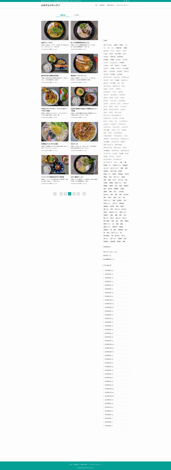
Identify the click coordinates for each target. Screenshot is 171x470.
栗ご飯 (110, 188)
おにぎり (106, 57)
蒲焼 (111, 215)
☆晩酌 (125, 48)
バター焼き (106, 130)
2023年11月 (109, 392)
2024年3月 (109, 377)
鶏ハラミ (106, 238)
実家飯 (111, 183)
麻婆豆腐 (112, 241)
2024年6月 (109, 366)
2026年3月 (109, 289)
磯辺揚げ (121, 203)
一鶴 (125, 162)
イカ (111, 80)
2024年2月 (109, 381)
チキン (105, 112)
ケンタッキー (107, 92)
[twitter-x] (124, 1)
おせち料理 (118, 54)
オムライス (124, 80)
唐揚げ (105, 177)
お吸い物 (112, 57)
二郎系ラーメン (117, 165)
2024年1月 (109, 385)
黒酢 (124, 241)
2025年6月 (109, 322)
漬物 (110, 191)
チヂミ (111, 112)
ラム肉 (105, 156)
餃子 (126, 230)
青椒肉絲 (120, 230)
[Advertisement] (116, 25)
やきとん (126, 71)
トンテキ (115, 118)
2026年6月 (109, 278)
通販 (121, 224)
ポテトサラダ (118, 144)
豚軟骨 (126, 221)
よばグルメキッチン (50, 5)
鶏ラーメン (113, 238)
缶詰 (111, 209)
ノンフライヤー (123, 121)
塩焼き (123, 177)
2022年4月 (109, 418)
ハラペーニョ (107, 127)
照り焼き (126, 194)
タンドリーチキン (114, 109)
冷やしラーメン (114, 168)
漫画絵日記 (109, 259)
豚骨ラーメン (107, 224)
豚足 (122, 221)
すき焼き (121, 62)
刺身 (126, 168)
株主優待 (116, 188)
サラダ (111, 98)
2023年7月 (109, 407)
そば (111, 65)
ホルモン (123, 142)
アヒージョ (117, 77)
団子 (110, 177)
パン (118, 130)
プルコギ (106, 139)
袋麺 (116, 215)
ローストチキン (108, 159)
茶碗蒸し (106, 215)
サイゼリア (122, 95)
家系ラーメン (118, 183)
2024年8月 (109, 359)
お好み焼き (120, 57)
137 (78, 194)
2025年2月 (109, 337)
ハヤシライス (121, 124)
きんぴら (125, 59)
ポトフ (124, 147)
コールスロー (113, 95)
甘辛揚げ (119, 200)
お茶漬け (106, 59)
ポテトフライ (117, 147)
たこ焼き (124, 65)
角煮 (120, 215)
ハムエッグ (113, 124)
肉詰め (105, 212)
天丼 (126, 180)
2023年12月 (109, 389)
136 (74, 194)
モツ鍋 (121, 153)
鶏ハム (123, 235)
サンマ (122, 98)
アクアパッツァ (108, 77)
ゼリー (116, 106)
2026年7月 (109, 274)
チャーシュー (118, 112)
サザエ (105, 98)
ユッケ (127, 153)
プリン (126, 136)
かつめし (118, 59)
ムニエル (115, 153)
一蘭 (120, 162)
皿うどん (115, 203)
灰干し (115, 191)
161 (84, 194)
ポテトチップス (108, 147)
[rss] (126, 1)
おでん (124, 54)
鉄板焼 (121, 227)
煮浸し (110, 197)
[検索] (129, 1)
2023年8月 (109, 403)
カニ (123, 83)
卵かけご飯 (113, 171)
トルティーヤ (107, 118)
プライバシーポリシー (95, 464)
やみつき (106, 74)
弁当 (116, 186)
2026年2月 (109, 292)
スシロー (106, 103)
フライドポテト (108, 136)
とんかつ (118, 68)
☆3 (108, 48)
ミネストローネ (125, 150)
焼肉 (116, 194)
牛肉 (124, 197)
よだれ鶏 (119, 74)
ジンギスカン (121, 101)
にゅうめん (112, 71)
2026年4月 (109, 285)
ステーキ (112, 103)
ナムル (111, 121)
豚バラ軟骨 (106, 221)
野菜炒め (115, 227)
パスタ (113, 130)
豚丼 (113, 221)
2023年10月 (109, 396)
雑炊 (115, 230)
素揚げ (122, 206)
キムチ (105, 89)
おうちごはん (111, 252)
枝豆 (105, 188)
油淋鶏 (122, 188)
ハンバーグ (125, 127)
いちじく (118, 51)
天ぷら (114, 180)
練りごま (106, 209)
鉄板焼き (106, 230)
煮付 (105, 197)
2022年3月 (109, 422)
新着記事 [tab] (62, 15)
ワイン (115, 162)
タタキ (105, 109)
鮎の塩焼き (106, 235)
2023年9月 (109, 400)
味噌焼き (120, 174)
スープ (105, 106)
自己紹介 (76, 464)
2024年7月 (109, 363)
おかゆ (111, 54)
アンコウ (106, 80)
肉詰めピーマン (113, 212)
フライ (110, 133)
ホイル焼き (106, 142)
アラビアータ (125, 77)
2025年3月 (109, 333)
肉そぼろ (124, 209)
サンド (116, 98)
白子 (125, 200)
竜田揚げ (106, 206)
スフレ (119, 103)
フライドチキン (118, 133)
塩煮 (105, 180)
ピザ (105, 133)
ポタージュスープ (108, 144)
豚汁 (117, 221)
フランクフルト (118, 136)
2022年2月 (109, 426)
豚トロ (124, 218)
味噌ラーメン (107, 174)
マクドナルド (115, 150)
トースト (121, 118)
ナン (116, 121)
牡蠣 (114, 200)
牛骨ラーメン (107, 200)
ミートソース (107, 153)
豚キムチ (118, 218)
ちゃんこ (106, 68)
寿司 (125, 183)
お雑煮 (112, 59)
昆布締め (126, 186)
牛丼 (119, 197)
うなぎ (105, 54)
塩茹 (109, 180)
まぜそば (119, 71)
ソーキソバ (123, 106)
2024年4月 (109, 374)
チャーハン (106, 115)
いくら (112, 51)
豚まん (112, 218)
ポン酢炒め (106, 150)
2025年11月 (109, 304)
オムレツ (106, 83)
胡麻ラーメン (123, 212)
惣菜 (120, 186)
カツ (118, 83)
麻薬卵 (119, 241)
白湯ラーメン (107, 203)
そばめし (117, 65)
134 (65, 194)
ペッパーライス (114, 139)
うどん (124, 51)
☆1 (126, 45)
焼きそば (106, 194)
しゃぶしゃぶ (113, 62)
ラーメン (111, 156)
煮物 (115, 197)
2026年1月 (109, 296)
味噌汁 (114, 174)
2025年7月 (109, 318)
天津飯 (105, 183)
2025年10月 (109, 307)
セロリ (111, 106)
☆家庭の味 (118, 48)
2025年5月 (109, 326)
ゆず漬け (112, 74)
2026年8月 (109, 270)
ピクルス (124, 130)
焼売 (111, 194)
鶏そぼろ (117, 235)
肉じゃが (117, 209)
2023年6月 (109, 411)
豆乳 (125, 215)
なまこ (105, 71)
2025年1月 (109, 340)
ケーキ (114, 92)
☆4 (112, 48)
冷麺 (122, 168)
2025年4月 (109, 329)
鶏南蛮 (120, 238)
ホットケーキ (115, 142)
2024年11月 (109, 348)
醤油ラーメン (107, 227)
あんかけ (106, 51)
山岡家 (111, 186)
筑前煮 (112, 206)
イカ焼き (117, 80)
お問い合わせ (84, 464)
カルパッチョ (107, 86)
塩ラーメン (116, 177)
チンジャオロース (116, 115)
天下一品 (120, 180)
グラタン (118, 89)
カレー (123, 86)
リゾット (118, 156)
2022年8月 (109, 414)
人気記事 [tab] (76, 15)
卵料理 (120, 171)
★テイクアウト (108, 45)
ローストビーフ (118, 159)
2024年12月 (109, 344)
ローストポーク (108, 162)
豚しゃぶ (106, 218)
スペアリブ (126, 103)
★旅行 (121, 45)
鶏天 (125, 238)
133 (61, 194)
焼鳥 (120, 194)
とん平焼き (126, 68)
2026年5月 (109, 281)
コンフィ (106, 95)
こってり (106, 62)
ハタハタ (106, 124)
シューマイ (113, 101)
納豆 (117, 206)
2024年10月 (109, 352)
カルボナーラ (116, 86)
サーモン (106, 101)
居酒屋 (105, 186)
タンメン (123, 109)
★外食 (115, 45)
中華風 (105, 165)
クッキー (111, 89)
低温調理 (125, 165)
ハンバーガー (116, 127)
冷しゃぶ (106, 168)
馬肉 (108, 232)
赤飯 (117, 224)
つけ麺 (112, 68)
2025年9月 (109, 311)
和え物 (127, 174)
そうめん (106, 65)
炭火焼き (121, 191)
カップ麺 (112, 83)
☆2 (104, 48)
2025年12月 (109, 300)
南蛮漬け (106, 171)
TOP (71, 464)
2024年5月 (109, 370)
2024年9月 (109, 355)
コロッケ (120, 92)
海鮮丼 (105, 191)
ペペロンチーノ (125, 139)
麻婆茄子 (106, 241)
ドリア (105, 121)
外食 (108, 255)
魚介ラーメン (114, 232)
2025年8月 (109, 315)
